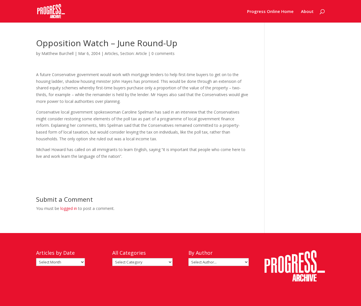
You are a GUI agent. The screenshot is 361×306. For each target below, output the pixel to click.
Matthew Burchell (57, 53)
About (307, 11)
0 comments (163, 53)
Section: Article (133, 53)
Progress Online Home (270, 11)
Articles (111, 53)
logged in (68, 208)
